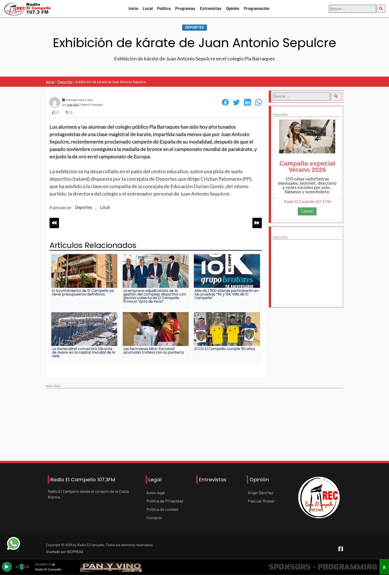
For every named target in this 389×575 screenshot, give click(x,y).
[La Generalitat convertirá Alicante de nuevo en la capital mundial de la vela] (84, 329)
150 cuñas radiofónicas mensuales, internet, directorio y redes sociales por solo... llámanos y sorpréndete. (307, 185)
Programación (256, 8)
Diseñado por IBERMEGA (64, 551)
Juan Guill (73, 104)
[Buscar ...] (381, 8)
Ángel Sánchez (260, 492)
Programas (185, 8)
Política (164, 8)
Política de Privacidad (165, 500)
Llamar (307, 211)
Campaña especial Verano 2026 (307, 166)
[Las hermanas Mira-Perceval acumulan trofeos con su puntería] (156, 329)
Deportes (194, 27)
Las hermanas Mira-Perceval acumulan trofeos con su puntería (153, 350)
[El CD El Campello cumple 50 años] (227, 329)
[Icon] (340, 549)
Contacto (154, 517)
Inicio (133, 8)
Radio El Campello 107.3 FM (307, 202)
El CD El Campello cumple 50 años (224, 348)
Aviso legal (156, 492)
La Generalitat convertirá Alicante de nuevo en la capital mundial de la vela (83, 352)
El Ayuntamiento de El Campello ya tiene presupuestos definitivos (83, 292)
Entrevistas (211, 8)
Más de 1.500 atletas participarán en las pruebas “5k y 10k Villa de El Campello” (226, 294)
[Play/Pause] (7, 567)
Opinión (232, 8)
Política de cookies (162, 509)
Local (148, 8)
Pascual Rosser (261, 500)
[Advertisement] (307, 270)
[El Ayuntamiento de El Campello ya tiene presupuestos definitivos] (84, 271)
